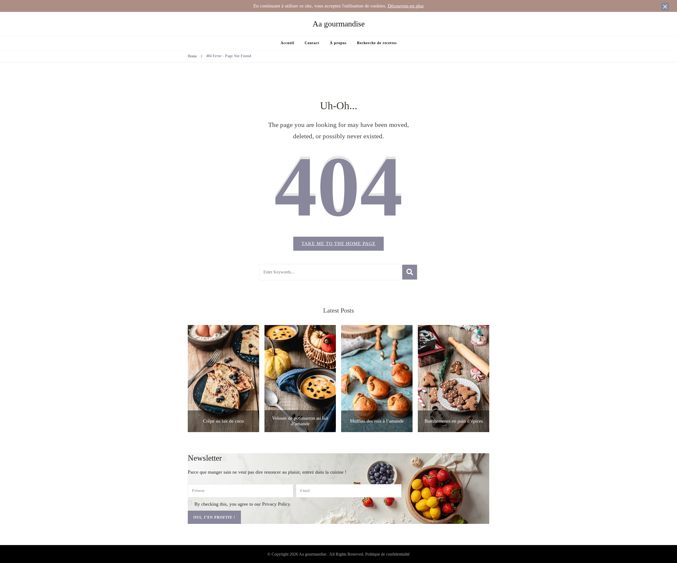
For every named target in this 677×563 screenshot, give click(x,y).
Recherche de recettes (377, 43)
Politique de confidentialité (387, 554)
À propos (338, 43)
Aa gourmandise (339, 23)
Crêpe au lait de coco (223, 421)
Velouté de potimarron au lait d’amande (300, 421)
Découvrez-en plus (406, 5)
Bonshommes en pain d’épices (453, 421)
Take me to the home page (338, 243)
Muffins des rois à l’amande (377, 421)
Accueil (287, 43)
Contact (312, 43)
